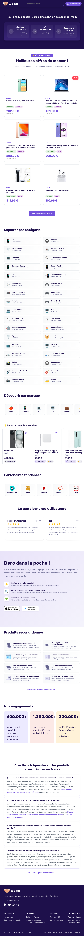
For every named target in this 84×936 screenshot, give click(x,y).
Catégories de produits (12, 920)
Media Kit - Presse (32, 917)
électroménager (32, 792)
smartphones (66, 790)
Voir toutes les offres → (42, 213)
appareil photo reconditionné (51, 815)
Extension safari (74, 923)
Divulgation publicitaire (72, 932)
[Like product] (26, 433)
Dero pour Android (56, 920)
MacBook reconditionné (28, 815)
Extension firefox (74, 920)
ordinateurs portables (16, 792)
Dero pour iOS (55, 917)
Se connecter (75, 4)
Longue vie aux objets (33, 920)
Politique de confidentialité (52, 932)
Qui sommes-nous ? (11, 901)
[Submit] (61, 4)
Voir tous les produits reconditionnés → (42, 689)
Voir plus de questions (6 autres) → (42, 873)
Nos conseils (8, 917)
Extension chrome (74, 917)
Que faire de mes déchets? (35, 923)
